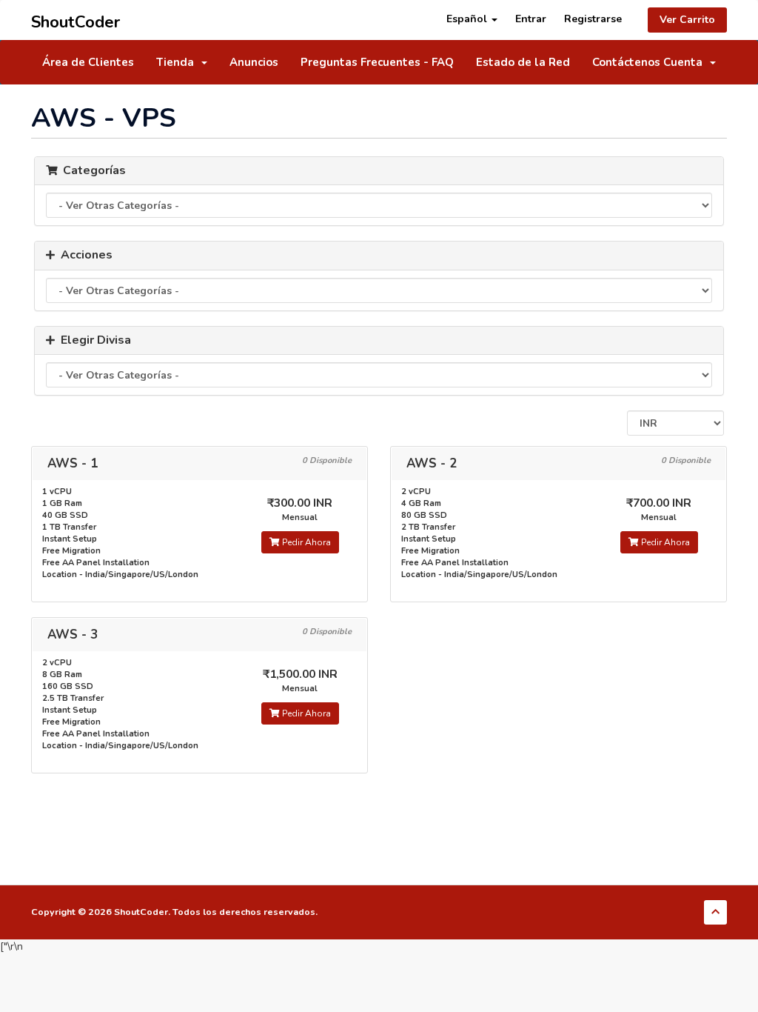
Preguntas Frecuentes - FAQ (377, 62)
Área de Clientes (88, 62)
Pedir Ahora (305, 542)
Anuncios (253, 62)
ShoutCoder (75, 19)
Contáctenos (626, 62)
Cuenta (685, 62)
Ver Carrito (687, 20)
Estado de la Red (523, 62)
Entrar (530, 19)
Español (468, 19)
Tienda (178, 62)
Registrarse (593, 19)
